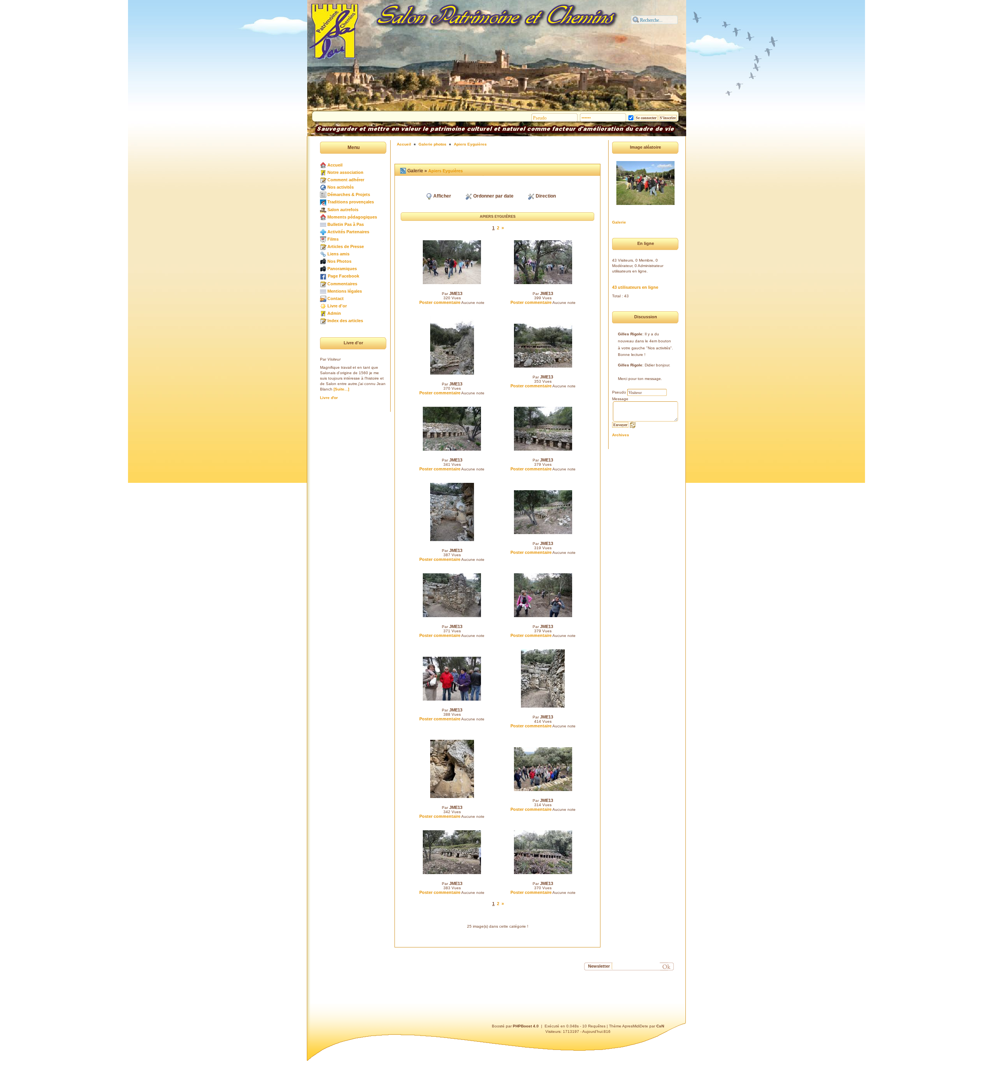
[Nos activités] (323, 187)
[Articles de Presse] (323, 246)
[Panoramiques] (323, 268)
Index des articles (345, 320)
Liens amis (338, 254)
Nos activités (340, 187)
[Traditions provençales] (323, 202)
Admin (334, 313)
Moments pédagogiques (352, 217)
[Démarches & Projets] (323, 194)
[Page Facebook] (323, 276)
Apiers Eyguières (470, 144)
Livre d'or (337, 306)
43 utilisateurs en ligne (635, 287)
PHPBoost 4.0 (526, 1026)
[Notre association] (323, 172)
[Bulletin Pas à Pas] (323, 224)
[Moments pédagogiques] (323, 217)
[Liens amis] (323, 254)
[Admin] (323, 313)
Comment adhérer (345, 179)
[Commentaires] (323, 283)
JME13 (455, 293)
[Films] (323, 239)
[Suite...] (341, 389)
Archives (620, 435)
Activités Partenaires (348, 231)
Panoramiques (342, 268)
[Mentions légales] (323, 291)
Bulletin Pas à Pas (345, 224)
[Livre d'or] (323, 306)
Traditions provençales (350, 202)
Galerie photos (432, 144)
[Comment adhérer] (323, 179)
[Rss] (403, 170)
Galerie (619, 222)
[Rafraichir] (633, 424)
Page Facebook (343, 276)
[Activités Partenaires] (323, 231)
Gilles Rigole (630, 334)
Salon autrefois (342, 209)
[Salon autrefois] (323, 209)
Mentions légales (344, 291)
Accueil (335, 165)
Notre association (345, 172)
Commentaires (342, 283)
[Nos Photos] (323, 261)
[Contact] (323, 298)
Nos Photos (339, 261)
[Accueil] (323, 165)
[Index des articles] (323, 320)
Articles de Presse (345, 246)
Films (333, 239)
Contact (335, 298)
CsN (660, 1026)
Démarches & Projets (348, 194)
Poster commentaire (439, 302)
